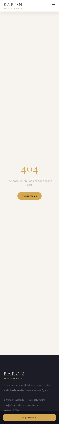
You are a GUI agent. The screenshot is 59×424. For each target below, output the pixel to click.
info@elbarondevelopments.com (21, 405)
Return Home (29, 196)
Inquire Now (29, 417)
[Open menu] (53, 6)
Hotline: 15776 (11, 410)
